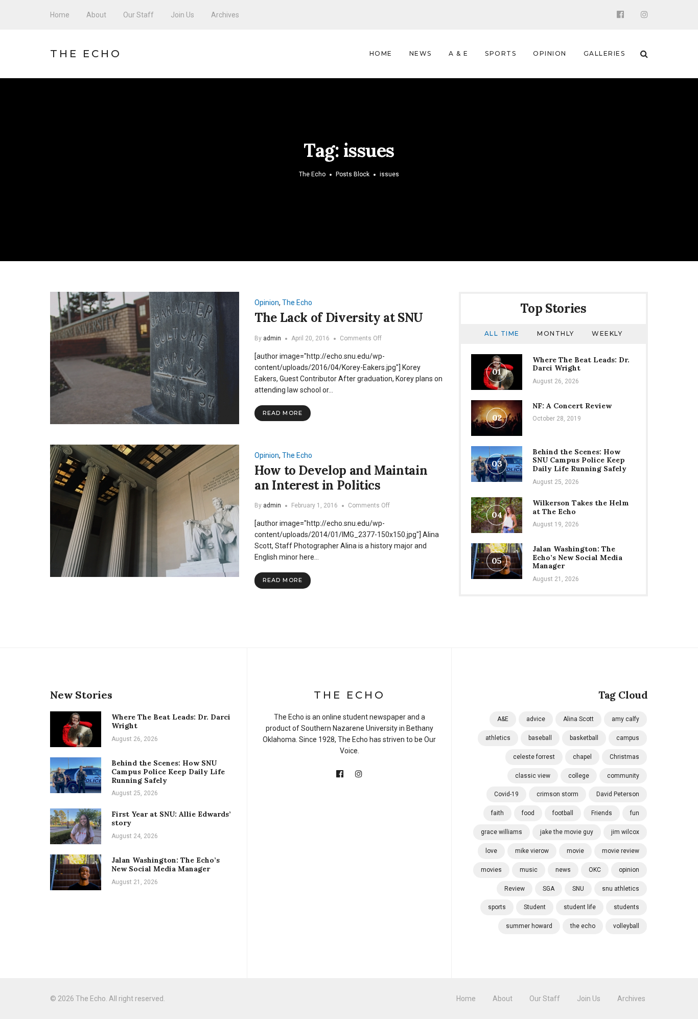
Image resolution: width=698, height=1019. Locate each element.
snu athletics (620, 888)
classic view (532, 775)
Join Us (182, 15)
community (623, 775)
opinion (629, 869)
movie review (620, 850)
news (563, 869)
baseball (540, 738)
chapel (582, 756)
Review (514, 888)
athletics (497, 738)
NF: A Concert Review (572, 405)
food (528, 813)
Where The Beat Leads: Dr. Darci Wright (581, 364)
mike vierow (532, 850)
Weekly (607, 333)
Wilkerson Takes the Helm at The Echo (580, 507)
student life (580, 907)
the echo (582, 926)
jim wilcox (625, 832)
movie (575, 850)
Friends (601, 813)
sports (497, 907)
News (420, 53)
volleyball (626, 926)
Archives (225, 15)
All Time (502, 333)
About (96, 15)
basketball (584, 738)
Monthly (555, 333)
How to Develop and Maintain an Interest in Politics (340, 477)
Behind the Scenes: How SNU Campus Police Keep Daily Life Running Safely (579, 460)
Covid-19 (506, 794)
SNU (578, 888)
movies (491, 869)
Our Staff (138, 15)
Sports (500, 53)
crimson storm (557, 794)
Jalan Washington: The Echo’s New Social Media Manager (577, 557)
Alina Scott (578, 719)
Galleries (604, 53)
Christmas (624, 756)
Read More (283, 412)
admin (272, 338)
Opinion (550, 53)
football (562, 813)
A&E (502, 719)
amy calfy (625, 719)
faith (497, 813)
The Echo (86, 54)
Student (535, 907)
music (529, 869)
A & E (459, 53)
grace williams (501, 832)
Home (59, 15)
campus (627, 738)
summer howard (529, 926)
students (626, 907)
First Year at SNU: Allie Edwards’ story (171, 818)
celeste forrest (534, 756)
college (578, 775)
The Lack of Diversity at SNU (338, 318)
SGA (548, 888)
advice (535, 719)
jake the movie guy (566, 832)
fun (634, 813)
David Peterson (617, 794)
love (491, 850)
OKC (595, 869)
